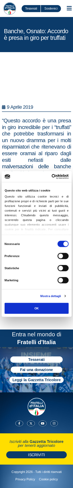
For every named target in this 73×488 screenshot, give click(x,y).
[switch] (63, 256)
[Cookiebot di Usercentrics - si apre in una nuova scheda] (52, 176)
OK (36, 308)
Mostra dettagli (50, 296)
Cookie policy (48, 479)
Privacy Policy (25, 479)
